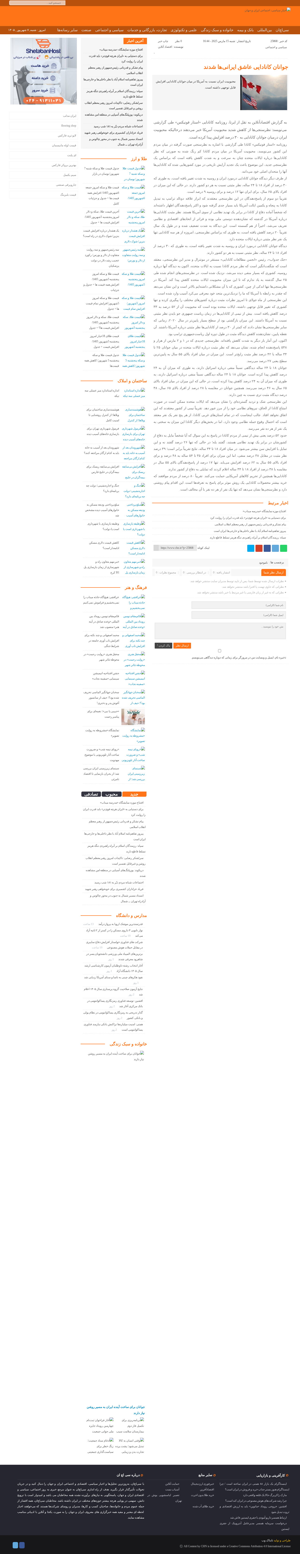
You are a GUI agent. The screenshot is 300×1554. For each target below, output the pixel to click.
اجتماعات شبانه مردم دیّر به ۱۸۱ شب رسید (118, 126)
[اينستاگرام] (22, 1545)
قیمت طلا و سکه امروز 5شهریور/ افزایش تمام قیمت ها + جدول (102, 303)
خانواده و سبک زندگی (217, 30)
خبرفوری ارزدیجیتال (202, 1483)
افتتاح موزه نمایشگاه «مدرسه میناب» (264, 511)
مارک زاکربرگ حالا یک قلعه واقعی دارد (265, 1495)
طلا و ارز (139, 158)
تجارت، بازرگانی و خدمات (147, 30)
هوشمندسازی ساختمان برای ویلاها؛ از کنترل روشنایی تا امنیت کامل (102, 415)
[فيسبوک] (267, 548)
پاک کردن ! (163, 645)
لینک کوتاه (204, 547)
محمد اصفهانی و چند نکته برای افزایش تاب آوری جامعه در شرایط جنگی (101, 641)
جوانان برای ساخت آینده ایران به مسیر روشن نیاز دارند (116, 1410)
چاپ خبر (163, 41)
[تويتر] (250, 548)
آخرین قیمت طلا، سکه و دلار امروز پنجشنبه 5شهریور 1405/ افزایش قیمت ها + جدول (102, 217)
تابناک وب (267, 1540)
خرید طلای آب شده (203, 1506)
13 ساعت (88, 924)
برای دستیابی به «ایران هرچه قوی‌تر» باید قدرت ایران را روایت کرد (248, 517)
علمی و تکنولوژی (184, 30)
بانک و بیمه (245, 30)
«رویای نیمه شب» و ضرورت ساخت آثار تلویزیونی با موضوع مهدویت (102, 755)
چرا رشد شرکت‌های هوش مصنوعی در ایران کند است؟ (256, 1500)
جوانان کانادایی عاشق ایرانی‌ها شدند (246, 67)
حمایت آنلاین (172, 1483)
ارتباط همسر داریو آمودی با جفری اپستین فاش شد (258, 1517)
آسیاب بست (172, 1489)
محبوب (111, 794)
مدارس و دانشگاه (131, 915)
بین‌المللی (264, 30)
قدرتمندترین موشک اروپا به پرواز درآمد (120, 924)
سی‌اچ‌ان (282, 30)
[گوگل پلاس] (258, 548)
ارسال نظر (182, 645)
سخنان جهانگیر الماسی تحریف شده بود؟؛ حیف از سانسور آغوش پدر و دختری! (101, 698)
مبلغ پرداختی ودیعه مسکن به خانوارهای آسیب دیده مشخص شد (102, 510)
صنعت (86, 30)
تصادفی (91, 794)
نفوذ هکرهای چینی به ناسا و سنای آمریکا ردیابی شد (113, 977)
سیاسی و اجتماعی (109, 30)
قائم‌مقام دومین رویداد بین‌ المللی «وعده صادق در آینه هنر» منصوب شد (104, 622)
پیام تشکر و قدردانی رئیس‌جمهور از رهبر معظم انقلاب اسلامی (250, 524)
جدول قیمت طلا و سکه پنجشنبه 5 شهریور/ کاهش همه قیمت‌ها (101, 360)
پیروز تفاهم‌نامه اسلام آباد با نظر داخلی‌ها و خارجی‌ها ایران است (250, 531)
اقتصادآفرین (207, 1489)
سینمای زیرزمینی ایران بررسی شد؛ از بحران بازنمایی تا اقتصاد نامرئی (101, 774)
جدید (134, 794)
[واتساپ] (283, 548)
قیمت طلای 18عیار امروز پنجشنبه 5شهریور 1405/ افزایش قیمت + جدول (104, 341)
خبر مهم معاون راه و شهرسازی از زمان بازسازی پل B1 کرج (101, 567)
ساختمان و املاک (132, 381)
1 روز (111, 959)
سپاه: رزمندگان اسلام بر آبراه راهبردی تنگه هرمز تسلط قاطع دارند (248, 537)
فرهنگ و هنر (136, 587)
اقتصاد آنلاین (165, 46)
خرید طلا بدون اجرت (202, 1495)
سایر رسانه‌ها (67, 30)
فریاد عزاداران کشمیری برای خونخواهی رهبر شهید (113, 132)
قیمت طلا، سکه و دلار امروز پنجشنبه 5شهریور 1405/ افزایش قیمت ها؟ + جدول (102, 322)
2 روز (132, 994)
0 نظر (178, 41)
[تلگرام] (275, 548)
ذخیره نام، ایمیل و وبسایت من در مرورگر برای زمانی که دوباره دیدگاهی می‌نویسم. (238, 657)
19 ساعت (125, 935)
